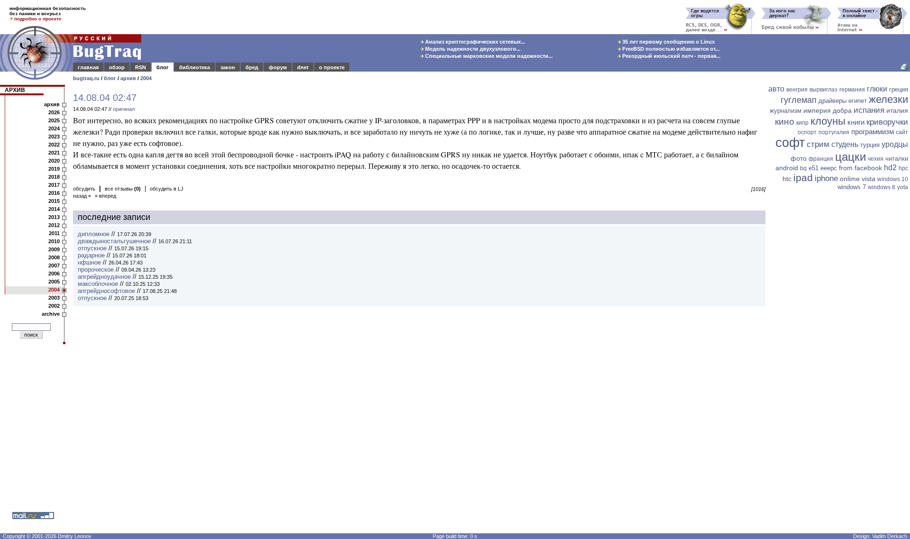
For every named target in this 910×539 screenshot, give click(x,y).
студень (844, 144)
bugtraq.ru (86, 78)
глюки (877, 89)
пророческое (96, 269)
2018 (54, 177)
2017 (54, 185)
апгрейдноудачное (104, 276)
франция (821, 158)
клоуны (828, 121)
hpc (903, 168)
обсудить (84, 189)
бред (252, 67)
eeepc (828, 168)
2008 (54, 257)
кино (784, 122)
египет (857, 100)
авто (776, 89)
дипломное (93, 234)
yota (902, 187)
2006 (54, 273)
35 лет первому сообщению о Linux (668, 42)
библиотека (194, 67)
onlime (850, 179)
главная (88, 67)
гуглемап (799, 100)
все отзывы (123, 189)
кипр (802, 122)
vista (868, 179)
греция (898, 89)
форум (278, 67)
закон (227, 67)
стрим (818, 144)
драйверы (832, 100)
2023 (54, 136)
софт (790, 143)
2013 (54, 217)
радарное (91, 255)
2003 (54, 298)
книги (855, 122)
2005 (54, 281)
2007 (54, 265)
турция (870, 144)
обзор (117, 67)
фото (799, 158)
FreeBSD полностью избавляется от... (670, 49)
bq (803, 168)
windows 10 (892, 179)
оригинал (124, 109)
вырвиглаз (823, 89)
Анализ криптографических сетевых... (474, 42)
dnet (303, 67)
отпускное (92, 248)
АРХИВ (15, 90)
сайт (902, 132)
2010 (54, 241)
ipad (803, 177)
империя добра (827, 110)
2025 (54, 120)
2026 (54, 112)
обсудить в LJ (166, 189)
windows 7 (851, 187)
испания (869, 110)
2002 (54, 306)
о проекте (332, 67)
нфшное (89, 262)
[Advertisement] (839, 340)
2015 (54, 201)
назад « (82, 196)
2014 (54, 209)
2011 (54, 233)
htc (787, 179)
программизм (872, 132)
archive (51, 314)
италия (897, 110)
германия (852, 89)
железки (888, 99)
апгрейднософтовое (106, 290)
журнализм (785, 110)
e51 (814, 168)
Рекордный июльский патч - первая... (670, 56)
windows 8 (881, 187)
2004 (146, 78)
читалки (896, 158)
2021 (54, 152)
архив (128, 78)
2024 (54, 128)
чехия (875, 158)
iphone (826, 178)
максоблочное (98, 283)
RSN (140, 67)
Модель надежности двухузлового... (472, 49)
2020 (54, 161)
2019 (54, 169)
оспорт (807, 132)
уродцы (895, 144)
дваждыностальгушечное (114, 241)
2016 (54, 193)
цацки (850, 156)
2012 (54, 225)
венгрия (797, 89)
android (786, 168)
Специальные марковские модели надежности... (488, 56)
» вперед (105, 196)
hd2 (890, 168)
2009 (54, 249)
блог (162, 67)
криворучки (887, 122)
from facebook (860, 168)
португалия (834, 132)
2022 (54, 144)
